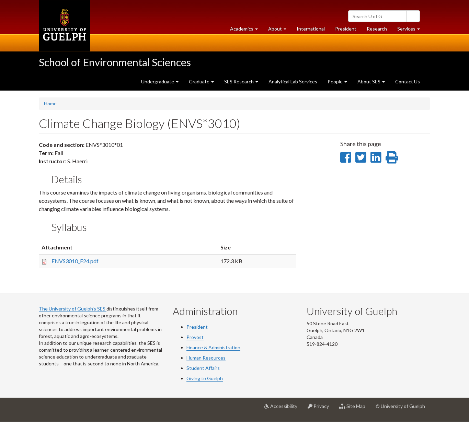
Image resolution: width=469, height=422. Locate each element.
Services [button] (411, 30)
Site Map (357, 409)
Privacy (323, 409)
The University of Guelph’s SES (72, 309)
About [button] (279, 30)
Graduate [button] (199, 81)
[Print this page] (392, 157)
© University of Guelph (400, 406)
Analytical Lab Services (292, 81)
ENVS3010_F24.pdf (75, 261)
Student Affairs (203, 368)
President (345, 29)
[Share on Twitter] (360, 157)
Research (379, 30)
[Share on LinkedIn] (375, 157)
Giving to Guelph (204, 378)
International (311, 29)
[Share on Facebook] (345, 157)
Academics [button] (246, 30)
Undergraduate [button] (158, 81)
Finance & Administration (213, 347)
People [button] (336, 81)
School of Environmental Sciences (115, 62)
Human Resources (206, 358)
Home (50, 103)
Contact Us (407, 81)
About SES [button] (369, 81)
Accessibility (285, 409)
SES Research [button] (239, 81)
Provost (195, 337)
